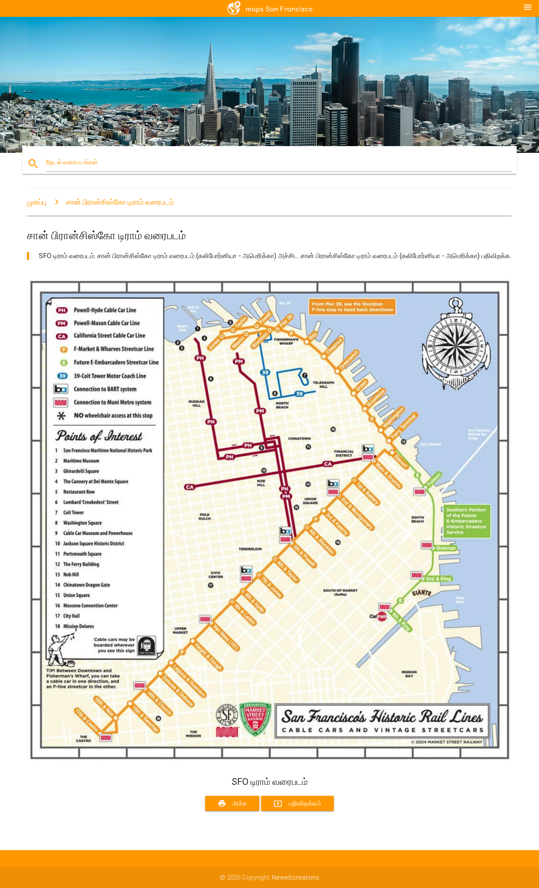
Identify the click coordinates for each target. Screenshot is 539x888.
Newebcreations (295, 877)
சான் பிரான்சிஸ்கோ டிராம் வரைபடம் (120, 201)
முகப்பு (36, 201)
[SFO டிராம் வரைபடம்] (269, 760)
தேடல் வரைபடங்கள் (72, 162)
